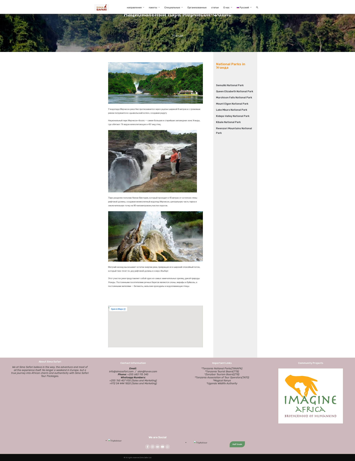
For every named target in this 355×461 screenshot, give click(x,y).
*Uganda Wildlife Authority (221, 383)
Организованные (197, 7)
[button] (257, 7)
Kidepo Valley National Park (232, 116)
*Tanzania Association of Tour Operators (218, 377)
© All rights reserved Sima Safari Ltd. (138, 458)
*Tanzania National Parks (216, 368)
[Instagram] (152, 446)
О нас (226, 7)
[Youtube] (162, 446)
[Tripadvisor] (157, 446)
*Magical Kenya (222, 380)
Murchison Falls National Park (234, 97)
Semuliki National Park (230, 85)
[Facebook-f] (147, 446)
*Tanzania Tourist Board (219, 371)
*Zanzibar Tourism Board (218, 374)
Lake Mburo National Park (231, 109)
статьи (215, 7)
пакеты (153, 7)
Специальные (172, 7)
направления (134, 7)
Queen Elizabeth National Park (234, 91)
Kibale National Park (228, 122)
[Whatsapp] (167, 446)
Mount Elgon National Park (232, 103)
